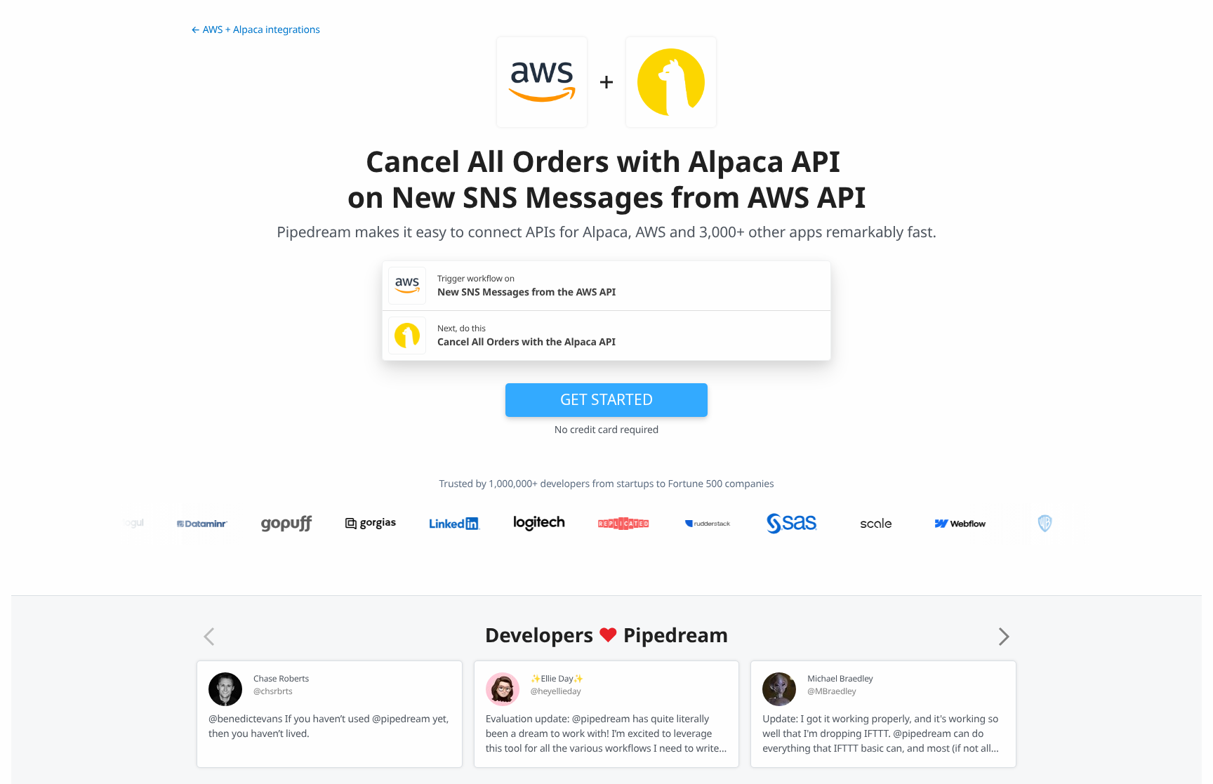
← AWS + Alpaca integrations (255, 29)
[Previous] (209, 636)
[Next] (1004, 636)
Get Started (606, 399)
